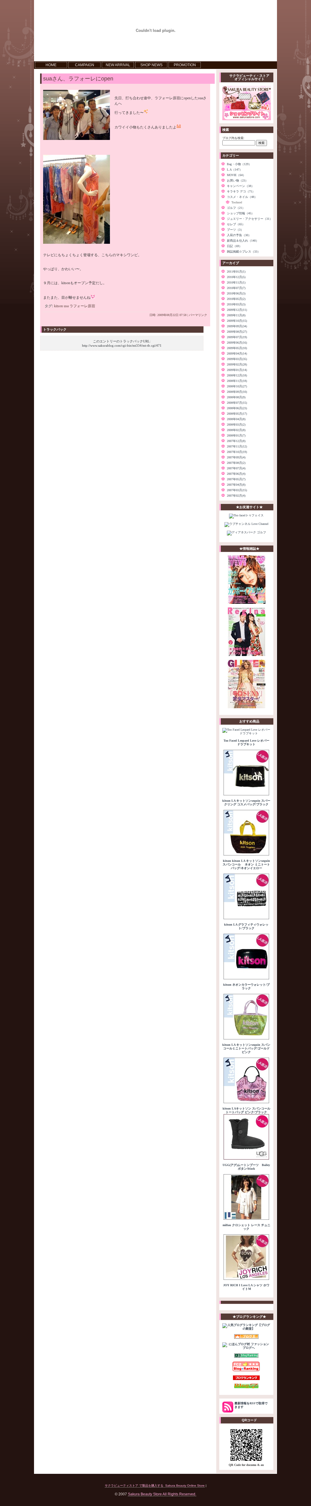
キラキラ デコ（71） (241, 191)
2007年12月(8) (236, 441)
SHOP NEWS (151, 65)
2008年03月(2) (236, 424)
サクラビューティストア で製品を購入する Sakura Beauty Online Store (155, 1485)
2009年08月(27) (237, 331)
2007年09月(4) (236, 457)
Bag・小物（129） (239, 164)
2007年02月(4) (236, 495)
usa (66, 306)
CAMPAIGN (84, 65)
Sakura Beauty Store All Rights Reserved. (162, 1494)
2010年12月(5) (236, 277)
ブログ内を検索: (233, 138)
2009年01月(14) (237, 370)
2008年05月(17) (237, 413)
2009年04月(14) (237, 353)
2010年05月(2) (236, 299)
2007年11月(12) (237, 446)
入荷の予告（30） (239, 235)
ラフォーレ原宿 (82, 306)
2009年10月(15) (237, 320)
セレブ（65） (236, 224)
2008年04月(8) (236, 419)
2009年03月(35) (237, 359)
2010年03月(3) (236, 304)
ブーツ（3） (235, 229)
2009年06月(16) (237, 342)
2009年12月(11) (237, 309)
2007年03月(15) (237, 490)
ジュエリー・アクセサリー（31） (249, 218)
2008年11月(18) (237, 380)
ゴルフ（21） (236, 207)
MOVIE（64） (236, 175)
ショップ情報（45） (240, 213)
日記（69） (234, 246)
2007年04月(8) (236, 484)
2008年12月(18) (237, 375)
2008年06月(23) (237, 408)
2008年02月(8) (236, 430)
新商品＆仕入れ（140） (243, 240)
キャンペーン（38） (240, 186)
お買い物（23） (237, 180)
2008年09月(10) (237, 391)
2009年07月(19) (237, 337)
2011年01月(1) (236, 271)
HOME (51, 65)
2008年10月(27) (237, 386)
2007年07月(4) (236, 468)
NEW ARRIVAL (118, 65)
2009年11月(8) (236, 315)
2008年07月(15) (237, 402)
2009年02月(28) (237, 364)
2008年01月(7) (236, 435)
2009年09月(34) (237, 326)
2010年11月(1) (236, 282)
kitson (58, 306)
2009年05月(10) (237, 348)
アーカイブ (230, 263)
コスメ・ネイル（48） (242, 197)
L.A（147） (234, 169)
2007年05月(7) (236, 479)
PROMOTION (185, 65)
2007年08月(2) (236, 462)
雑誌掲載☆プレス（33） (243, 251)
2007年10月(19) (237, 452)
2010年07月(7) (236, 288)
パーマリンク (198, 315)
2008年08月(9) (236, 397)
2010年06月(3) (236, 293)
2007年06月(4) (236, 473)
